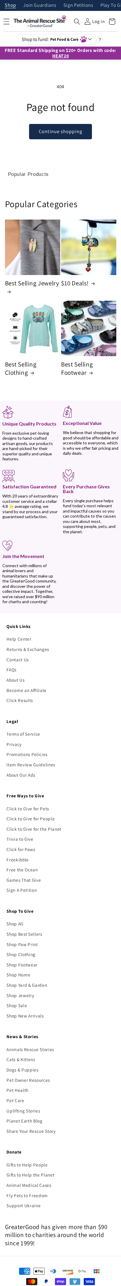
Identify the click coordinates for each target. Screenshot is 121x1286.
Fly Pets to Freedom (27, 1195)
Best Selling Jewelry (32, 283)
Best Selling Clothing (21, 368)
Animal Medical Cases (28, 1185)
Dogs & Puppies (22, 1070)
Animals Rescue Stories (30, 1049)
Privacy (14, 744)
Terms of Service (23, 734)
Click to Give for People (30, 819)
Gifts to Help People (27, 1165)
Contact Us (17, 659)
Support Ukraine (23, 1205)
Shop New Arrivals (24, 1016)
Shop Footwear (22, 965)
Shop (10, 5)
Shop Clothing (21, 954)
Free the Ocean (22, 870)
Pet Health (17, 1090)
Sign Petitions (78, 5)
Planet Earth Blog (24, 1121)
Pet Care (15, 1100)
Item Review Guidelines (30, 765)
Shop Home (18, 975)
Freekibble (17, 860)
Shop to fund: (50, 39)
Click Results (19, 700)
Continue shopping (60, 131)
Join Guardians (39, 5)
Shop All (14, 924)
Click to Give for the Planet (33, 829)
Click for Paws (20, 849)
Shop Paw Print (22, 944)
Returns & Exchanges (27, 649)
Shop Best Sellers (24, 934)
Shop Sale (16, 1005)
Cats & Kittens (20, 1059)
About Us (15, 680)
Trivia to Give (19, 839)
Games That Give (23, 880)
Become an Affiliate (26, 690)
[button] (77, 21)
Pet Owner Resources (28, 1080)
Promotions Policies (27, 754)
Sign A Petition (21, 890)
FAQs (11, 670)
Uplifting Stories (23, 1111)
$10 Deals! (75, 283)
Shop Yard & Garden (26, 985)
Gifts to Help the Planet (30, 1175)
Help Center (18, 639)
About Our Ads (20, 775)
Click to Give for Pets (27, 808)
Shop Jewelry (20, 995)
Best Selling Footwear (77, 368)
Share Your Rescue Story (31, 1131)
